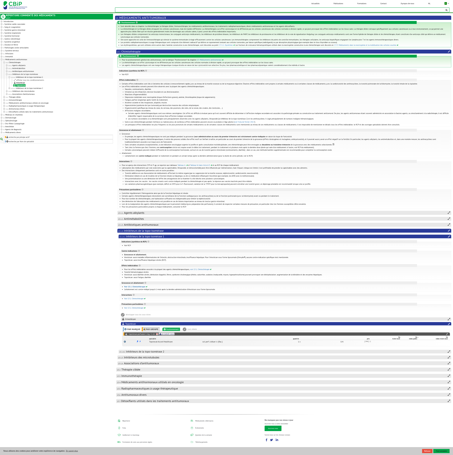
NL (429, 3)
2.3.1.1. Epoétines (226, 45)
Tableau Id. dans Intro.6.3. (200, 165)
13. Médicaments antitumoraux (209, 60)
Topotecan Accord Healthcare (161, 341)
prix (368, 339)
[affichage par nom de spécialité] (125, 342)
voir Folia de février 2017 (244, 122)
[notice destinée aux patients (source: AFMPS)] (140, 341)
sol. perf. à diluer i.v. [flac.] (212, 342)
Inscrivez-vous (273, 428)
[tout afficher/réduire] (447, 334)
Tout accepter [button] (441, 451)
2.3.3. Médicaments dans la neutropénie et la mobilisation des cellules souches (365, 45)
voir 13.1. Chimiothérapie (200, 269)
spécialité (152, 339)
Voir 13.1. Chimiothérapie (134, 286)
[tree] (52, 77)
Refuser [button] (427, 451)
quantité (296, 339)
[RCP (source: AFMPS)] (137, 341)
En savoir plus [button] (72, 451)
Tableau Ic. (181, 165)
